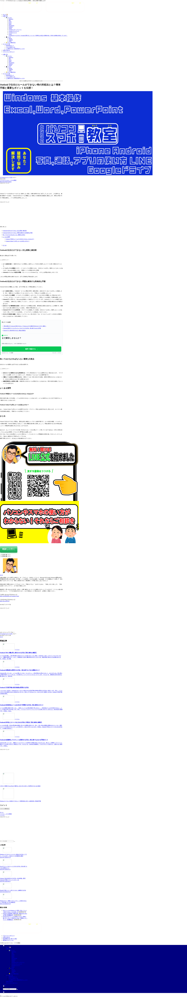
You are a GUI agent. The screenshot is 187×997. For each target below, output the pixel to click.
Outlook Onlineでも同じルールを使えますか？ (17, 241)
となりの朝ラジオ (13, 978)
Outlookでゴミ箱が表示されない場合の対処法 (14, 330)
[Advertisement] (31, 187)
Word (13, 957)
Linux (13, 954)
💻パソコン (12, 950)
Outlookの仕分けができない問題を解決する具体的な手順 (17, 232)
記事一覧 (8, 948)
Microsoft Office (4, 181)
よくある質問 (6, 237)
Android (14, 971)
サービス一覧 (9, 975)
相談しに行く (8, 549)
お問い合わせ (6, 937)
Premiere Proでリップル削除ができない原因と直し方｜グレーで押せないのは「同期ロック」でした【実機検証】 (15, 918)
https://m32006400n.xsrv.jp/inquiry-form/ (9, 596)
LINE (13, 972)
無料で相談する (31, 349)
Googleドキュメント (17, 964)
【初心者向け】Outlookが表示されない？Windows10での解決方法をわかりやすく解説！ (24, 326)
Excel (13, 955)
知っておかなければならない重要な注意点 (14, 234)
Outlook (9, 181)
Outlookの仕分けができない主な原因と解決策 (15, 230)
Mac (13, 953)
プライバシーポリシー (9, 935)
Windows (14, 951)
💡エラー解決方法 (13, 973)
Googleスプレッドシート (18, 962)
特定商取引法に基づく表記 (10, 938)
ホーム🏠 (8, 947)
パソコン (2, 180)
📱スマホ (11, 968)
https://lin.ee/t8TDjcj (4, 601)
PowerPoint (14, 958)
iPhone (13, 969)
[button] (14, 177)
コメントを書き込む (5, 808)
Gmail (13, 966)
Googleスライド (16, 965)
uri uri (1, 575)
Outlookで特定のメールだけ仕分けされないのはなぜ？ (20, 239)
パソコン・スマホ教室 (10, 180)
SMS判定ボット (13, 976)
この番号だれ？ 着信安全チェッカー (18, 979)
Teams (13, 961)
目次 (1, 226)
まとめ (4, 245)
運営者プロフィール (8, 940)
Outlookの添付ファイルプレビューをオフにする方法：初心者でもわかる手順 (22, 328)
